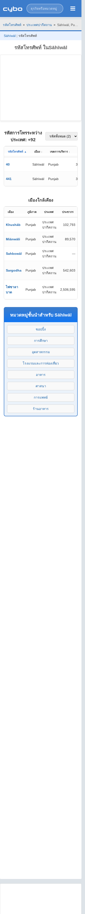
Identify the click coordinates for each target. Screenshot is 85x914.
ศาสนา (41, 386)
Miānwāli (13, 239)
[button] (44, 8)
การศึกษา (41, 341)
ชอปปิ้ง (41, 329)
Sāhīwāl (10, 36)
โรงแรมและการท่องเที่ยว (41, 363)
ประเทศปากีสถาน (39, 25)
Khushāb (13, 225)
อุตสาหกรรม (41, 352)
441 (9, 179)
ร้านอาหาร (41, 409)
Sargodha (13, 270)
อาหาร (41, 375)
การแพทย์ (41, 397)
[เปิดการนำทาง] (73, 8)
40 (8, 164)
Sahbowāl (14, 253)
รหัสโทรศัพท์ (12, 25)
